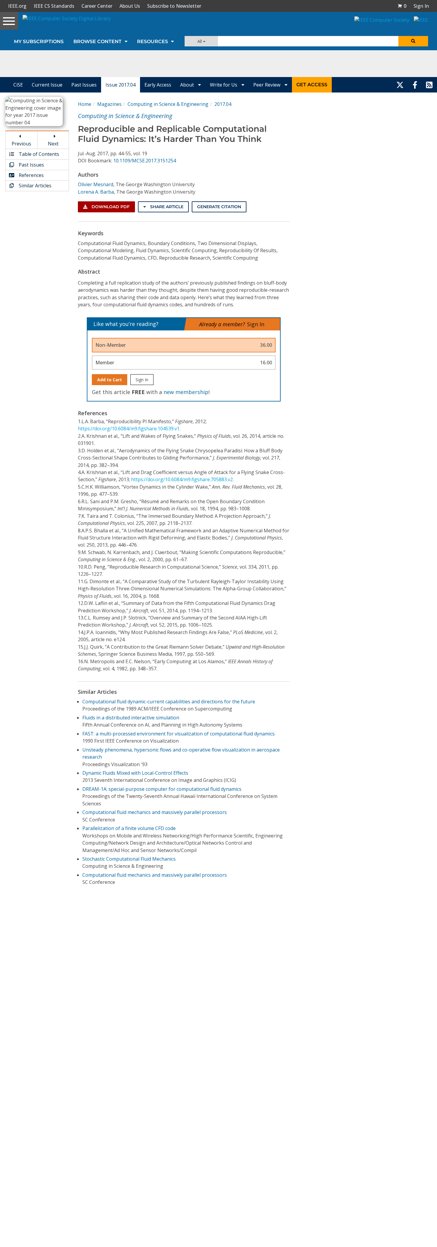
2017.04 (222, 104)
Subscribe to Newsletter (174, 6)
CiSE (18, 84)
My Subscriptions (39, 41)
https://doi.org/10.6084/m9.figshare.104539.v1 (129, 428)
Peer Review (267, 84)
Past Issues (84, 84)
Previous (21, 143)
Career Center (96, 6)
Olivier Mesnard (95, 184)
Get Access (311, 84)
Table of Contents (38, 154)
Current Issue (47, 84)
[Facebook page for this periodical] (415, 84)
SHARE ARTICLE (166, 206)
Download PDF (110, 206)
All (200, 41)
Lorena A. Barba (96, 192)
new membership (186, 392)
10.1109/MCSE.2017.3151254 (144, 160)
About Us (130, 6)
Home (84, 104)
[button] (402, 6)
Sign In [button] (421, 6)
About (187, 84)
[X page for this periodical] (400, 84)
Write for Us (224, 84)
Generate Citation (219, 206)
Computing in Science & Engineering (168, 104)
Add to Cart (109, 379)
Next (53, 143)
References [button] (31, 175)
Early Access (157, 84)
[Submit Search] (413, 41)
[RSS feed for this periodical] (429, 84)
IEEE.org (17, 6)
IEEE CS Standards (54, 6)
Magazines (109, 104)
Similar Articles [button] (34, 185)
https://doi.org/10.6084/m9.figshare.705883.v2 (182, 479)
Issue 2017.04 (121, 84)
